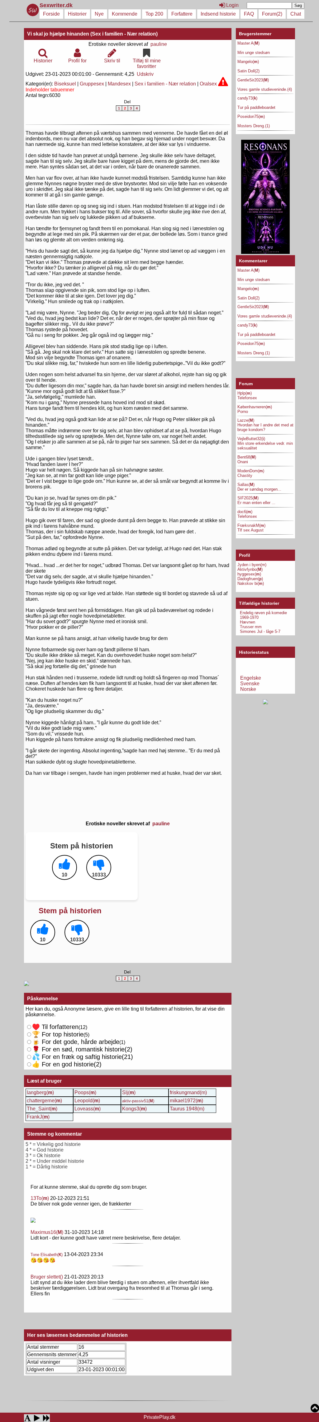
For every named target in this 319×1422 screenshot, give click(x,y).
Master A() (248, 43)
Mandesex (119, 83)
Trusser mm (251, 626)
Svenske (249, 683)
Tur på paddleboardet (256, 107)
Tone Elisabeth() (47, 1254)
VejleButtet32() (251, 438)
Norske (248, 689)
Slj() (129, 1092)
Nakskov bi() (250, 583)
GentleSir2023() (253, 80)
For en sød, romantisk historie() (82, 1057)
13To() (40, 1198)
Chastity (244, 475)
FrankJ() (38, 1116)
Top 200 (154, 14)
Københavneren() (254, 407)
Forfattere (182, 14)
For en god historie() (67, 1064)
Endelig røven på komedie (263, 612)
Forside (51, 14)
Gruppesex (92, 83)
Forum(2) (272, 14)
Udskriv (145, 74)
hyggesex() (249, 574)
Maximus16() (47, 1232)
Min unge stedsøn (253, 52)
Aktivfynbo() (250, 569)
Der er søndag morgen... (259, 489)
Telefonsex (247, 398)
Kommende (124, 14)
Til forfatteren (55, 1026)
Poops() (85, 1092)
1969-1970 (249, 617)
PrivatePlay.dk (159, 1417)
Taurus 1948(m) (187, 1108)
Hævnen (247, 622)
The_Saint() (42, 1108)
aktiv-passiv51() (138, 1101)
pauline (158, 44)
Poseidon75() (251, 116)
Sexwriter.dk (57, 5)
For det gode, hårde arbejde (75, 1041)
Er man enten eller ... (256, 502)
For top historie (57, 1034)
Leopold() (87, 1100)
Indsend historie (218, 14)
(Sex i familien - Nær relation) (124, 33)
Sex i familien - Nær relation (165, 83)
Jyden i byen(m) (251, 564)
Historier (77, 14)
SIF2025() (248, 498)
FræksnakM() (251, 525)
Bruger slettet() (47, 1276)
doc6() (244, 511)
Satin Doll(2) (248, 71)
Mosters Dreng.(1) (253, 126)
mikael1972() (186, 1100)
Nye (99, 14)
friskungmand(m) (188, 1092)
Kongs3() (134, 1108)
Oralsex (208, 83)
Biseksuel (65, 83)
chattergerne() (44, 1100)
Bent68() (246, 457)
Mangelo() (248, 61)
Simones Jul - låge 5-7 (260, 631)
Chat (295, 14)
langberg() (40, 1092)
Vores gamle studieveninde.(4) (264, 89)
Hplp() (244, 393)
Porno (242, 411)
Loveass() (87, 1108)
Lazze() (245, 420)
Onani (242, 461)
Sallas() (246, 484)
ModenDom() (250, 470)
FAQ (249, 14)
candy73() (247, 98)
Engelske (250, 678)
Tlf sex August (250, 530)
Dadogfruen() (250, 578)
